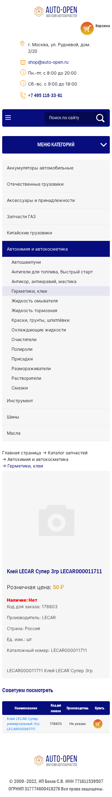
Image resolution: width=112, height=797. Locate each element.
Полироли (22, 349)
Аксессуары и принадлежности (41, 200)
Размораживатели (31, 368)
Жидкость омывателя (35, 300)
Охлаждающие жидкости (39, 329)
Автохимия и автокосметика (37, 249)
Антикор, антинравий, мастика (44, 281)
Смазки (20, 387)
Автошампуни (26, 262)
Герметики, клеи (29, 291)
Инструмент (20, 400)
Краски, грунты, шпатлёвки (40, 320)
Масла (14, 433)
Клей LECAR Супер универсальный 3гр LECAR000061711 (23, 723)
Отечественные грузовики (35, 184)
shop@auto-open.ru (48, 62)
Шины (13, 416)
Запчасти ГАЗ (21, 216)
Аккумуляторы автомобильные (40, 167)
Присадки (22, 358)
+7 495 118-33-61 (45, 95)
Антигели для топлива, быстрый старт (52, 271)
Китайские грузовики (29, 232)
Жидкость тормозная (34, 310)
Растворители (26, 378)
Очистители (24, 339)
